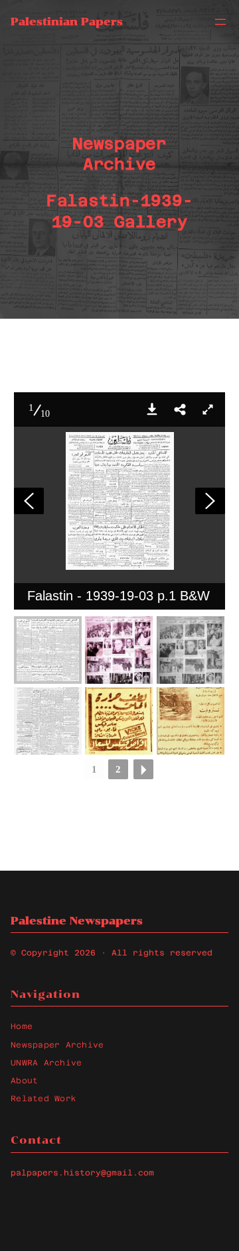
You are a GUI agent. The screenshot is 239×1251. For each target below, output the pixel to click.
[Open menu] (220, 22)
